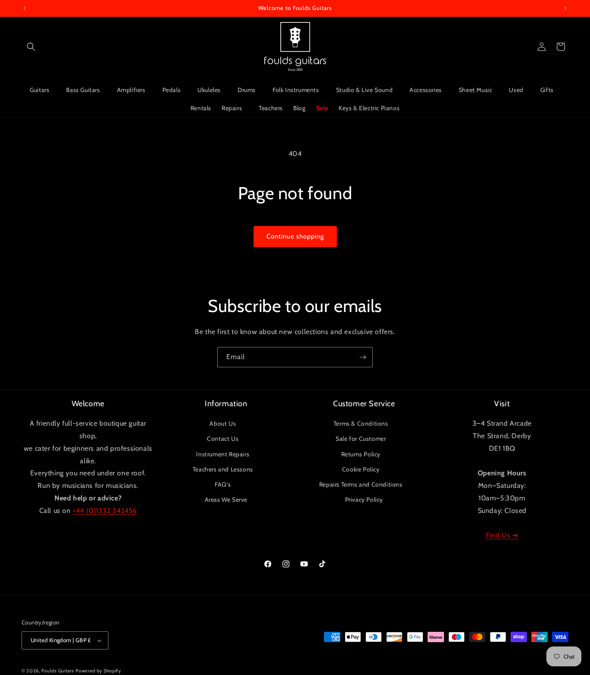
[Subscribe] (362, 357)
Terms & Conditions (360, 423)
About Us (222, 423)
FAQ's (223, 484)
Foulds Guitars (57, 671)
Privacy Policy (364, 499)
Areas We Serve (226, 499)
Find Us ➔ (502, 535)
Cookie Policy (361, 469)
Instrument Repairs (222, 454)
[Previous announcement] (24, 8)
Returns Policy (361, 454)
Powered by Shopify (98, 671)
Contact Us (222, 439)
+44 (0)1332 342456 (105, 510)
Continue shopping (295, 236)
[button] (31, 46)
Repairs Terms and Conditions (361, 484)
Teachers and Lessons (223, 469)
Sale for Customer (361, 439)
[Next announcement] (565, 8)
